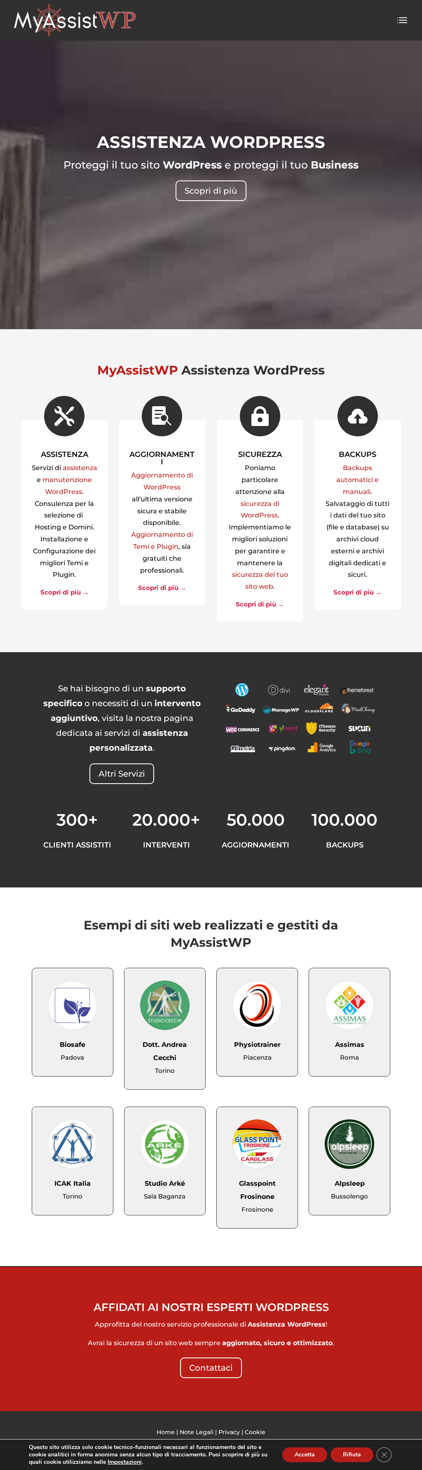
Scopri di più (211, 191)
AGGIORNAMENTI (162, 458)
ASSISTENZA (64, 454)
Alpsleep (350, 1183)
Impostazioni (125, 1462)
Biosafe (72, 1045)
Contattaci (211, 1368)
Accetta (305, 1454)
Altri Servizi (121, 774)
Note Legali (196, 1432)
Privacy (229, 1432)
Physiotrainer (257, 1045)
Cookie (255, 1432)
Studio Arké (165, 1183)
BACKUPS (357, 454)
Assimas (349, 1045)
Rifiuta (352, 1454)
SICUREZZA (260, 454)
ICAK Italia (72, 1183)
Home (166, 1432)
